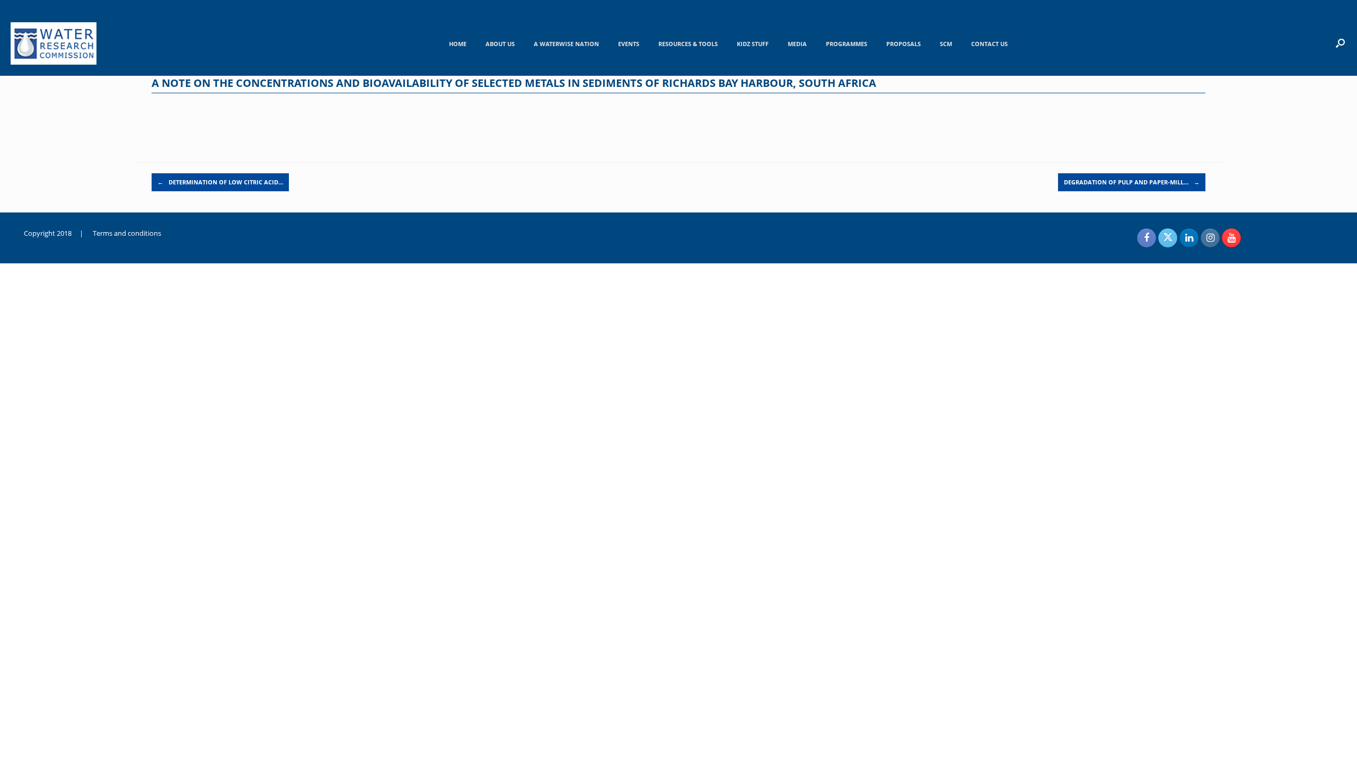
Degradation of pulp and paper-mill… (1132, 182)
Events (628, 44)
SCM (946, 44)
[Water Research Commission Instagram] (1210, 237)
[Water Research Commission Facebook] (1146, 237)
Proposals (903, 44)
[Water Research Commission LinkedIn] (1189, 237)
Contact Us (989, 44)
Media (797, 44)
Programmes (846, 44)
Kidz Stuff (753, 44)
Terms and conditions (127, 233)
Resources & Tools (688, 44)
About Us (500, 44)
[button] (1340, 43)
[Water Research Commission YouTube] (1231, 237)
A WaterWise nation (566, 44)
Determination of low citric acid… (220, 182)
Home (457, 44)
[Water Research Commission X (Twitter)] (1167, 237)
